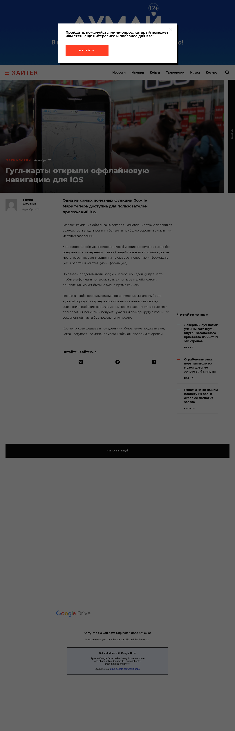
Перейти (87, 50)
